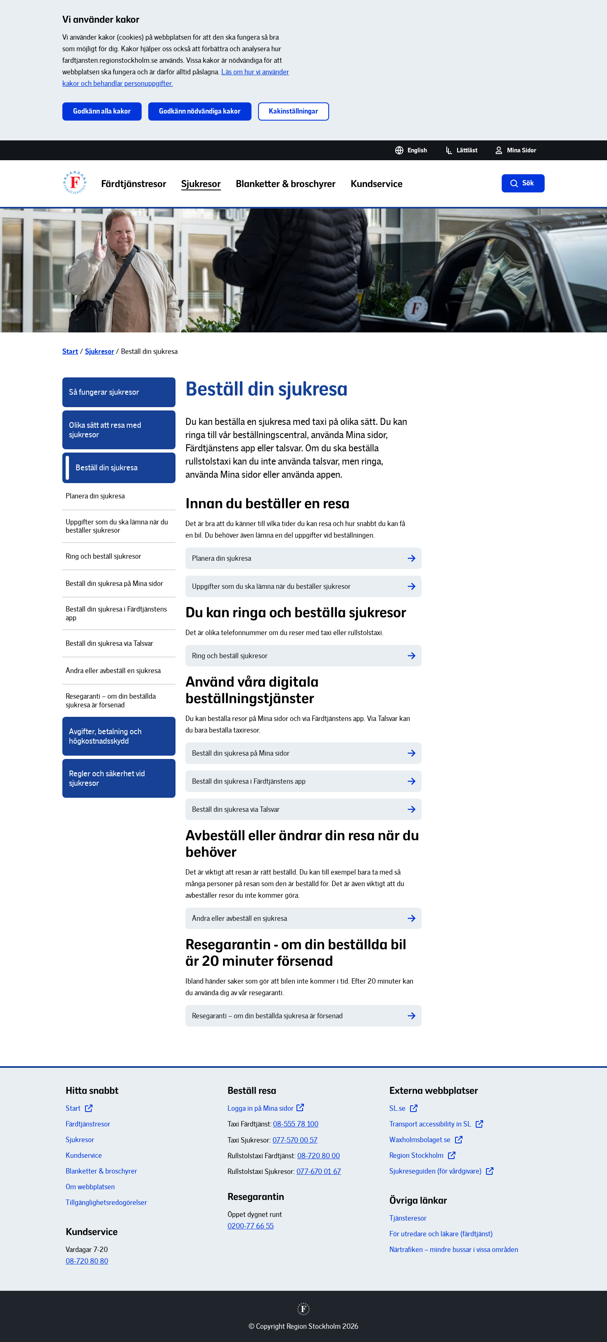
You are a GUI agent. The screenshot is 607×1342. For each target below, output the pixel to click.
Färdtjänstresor (88, 1124)
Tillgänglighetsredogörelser (106, 1202)
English (417, 150)
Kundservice (84, 1155)
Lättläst (467, 150)
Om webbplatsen (90, 1187)
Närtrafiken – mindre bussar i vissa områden (453, 1249)
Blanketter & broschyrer (101, 1171)
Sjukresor (80, 1140)
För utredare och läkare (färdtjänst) (441, 1234)
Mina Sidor (521, 150)
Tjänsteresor (408, 1218)
